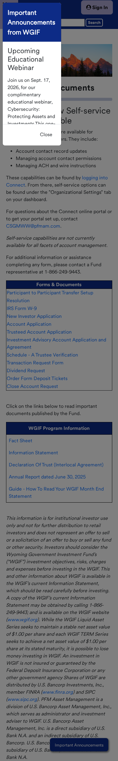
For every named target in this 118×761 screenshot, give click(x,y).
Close (46, 134)
